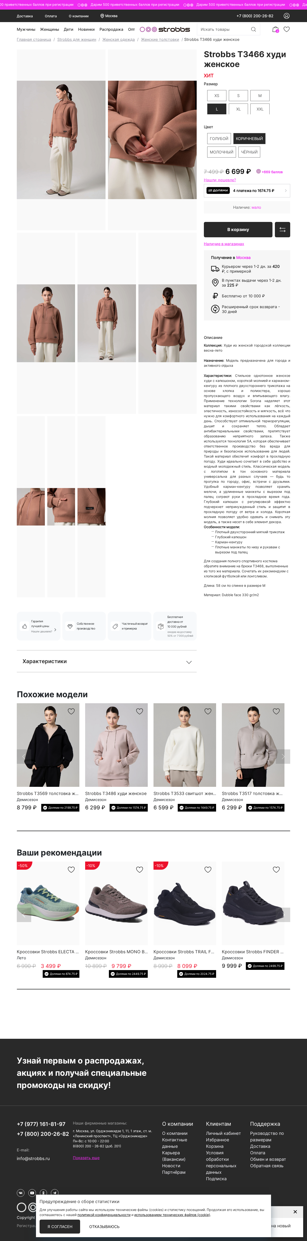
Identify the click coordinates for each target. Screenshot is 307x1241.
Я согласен (59, 1226)
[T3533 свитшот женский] (185, 745)
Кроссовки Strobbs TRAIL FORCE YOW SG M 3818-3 (208, 951)
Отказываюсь (104, 1226)
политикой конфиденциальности (103, 1215)
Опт (131, 29)
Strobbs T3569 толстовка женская (53, 793)
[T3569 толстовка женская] (48, 745)
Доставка (25, 16)
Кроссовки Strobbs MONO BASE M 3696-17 (130, 951)
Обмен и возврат (268, 1159)
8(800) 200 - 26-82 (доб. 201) (97, 1146)
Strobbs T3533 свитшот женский (188, 793)
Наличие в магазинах (224, 243)
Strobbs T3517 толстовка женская (258, 793)
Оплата (51, 16)
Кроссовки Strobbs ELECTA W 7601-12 (57, 951)
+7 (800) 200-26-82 (254, 15)
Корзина (215, 1146)
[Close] (295, 1212)
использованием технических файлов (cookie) (172, 1215)
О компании (79, 16)
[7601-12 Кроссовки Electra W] (48, 903)
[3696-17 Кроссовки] (116, 903)
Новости (171, 1165)
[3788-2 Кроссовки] (253, 903)
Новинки (86, 29)
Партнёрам (174, 1172)
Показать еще (86, 1157)
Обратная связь (266, 1165)
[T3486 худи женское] (116, 745)
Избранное (217, 1139)
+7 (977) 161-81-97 (41, 1124)
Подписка (216, 1178)
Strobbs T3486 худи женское (116, 793)
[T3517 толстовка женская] (253, 745)
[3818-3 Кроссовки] (185, 903)
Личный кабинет (223, 1133)
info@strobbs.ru (33, 1158)
